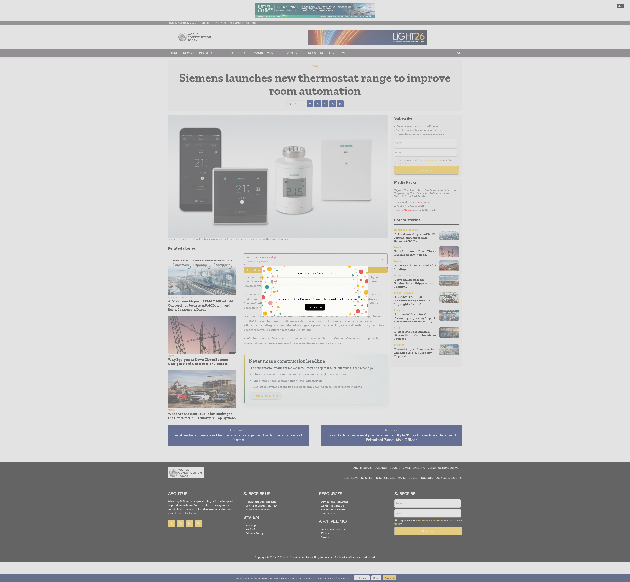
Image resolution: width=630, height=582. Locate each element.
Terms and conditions (315, 299)
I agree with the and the (319, 299)
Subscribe (315, 307)
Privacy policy (352, 299)
